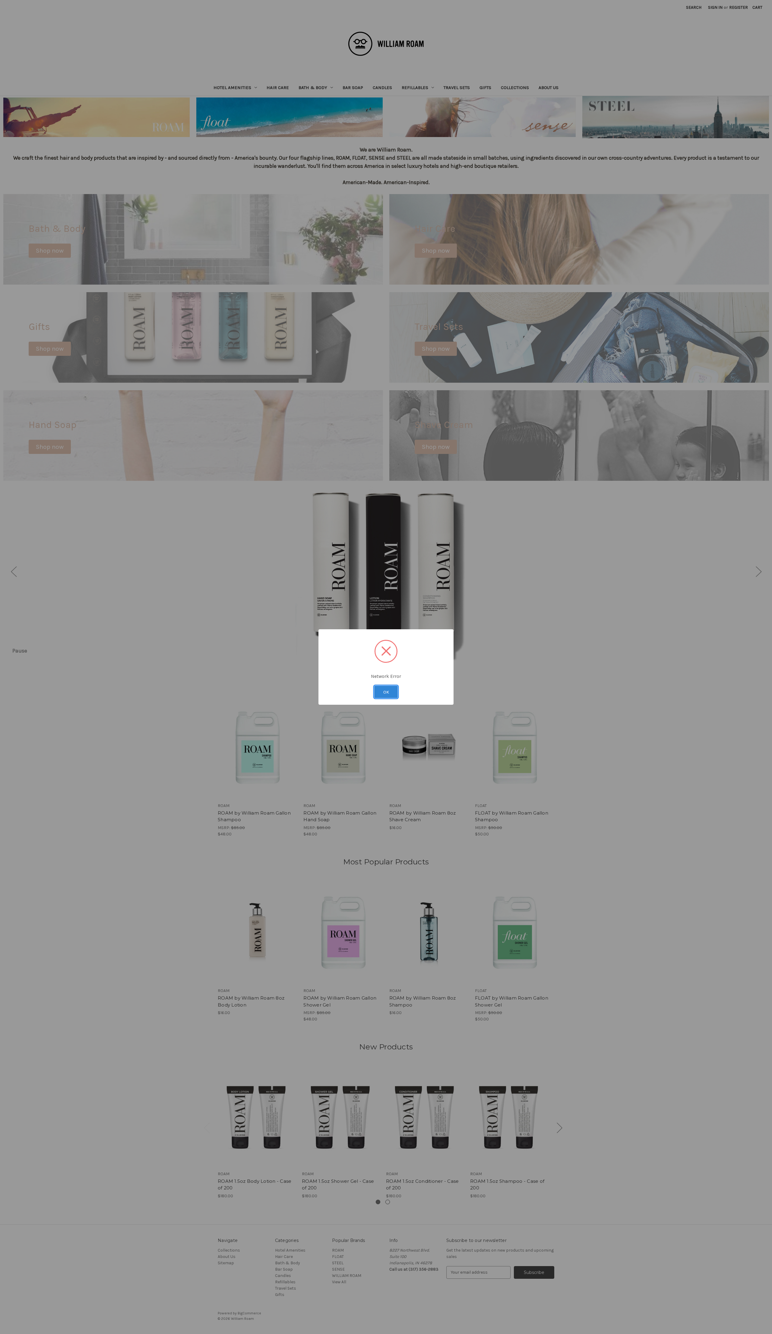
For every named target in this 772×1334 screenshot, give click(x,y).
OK (386, 692)
